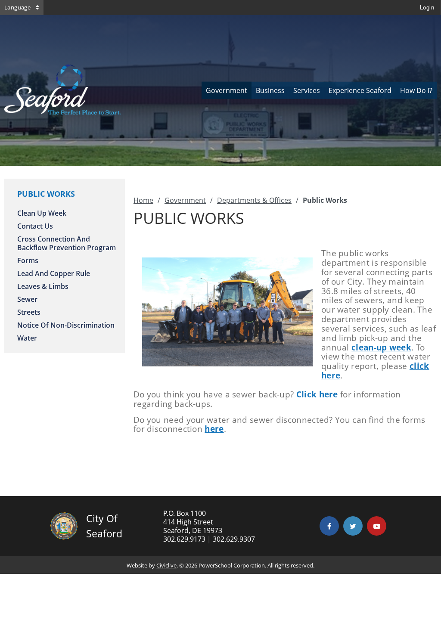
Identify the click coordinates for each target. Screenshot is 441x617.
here (214, 428)
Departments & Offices (254, 200)
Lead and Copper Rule (53, 273)
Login (427, 7)
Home (143, 200)
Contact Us (35, 226)
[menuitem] (227, 90)
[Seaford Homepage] (62, 112)
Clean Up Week (41, 213)
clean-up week (381, 347)
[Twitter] (353, 526)
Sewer (27, 299)
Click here (317, 394)
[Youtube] (376, 526)
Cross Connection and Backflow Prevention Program (66, 243)
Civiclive (166, 565)
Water (27, 338)
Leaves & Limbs (42, 286)
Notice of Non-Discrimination (66, 325)
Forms (27, 260)
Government (185, 200)
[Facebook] (329, 526)
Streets (28, 312)
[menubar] (319, 90)
